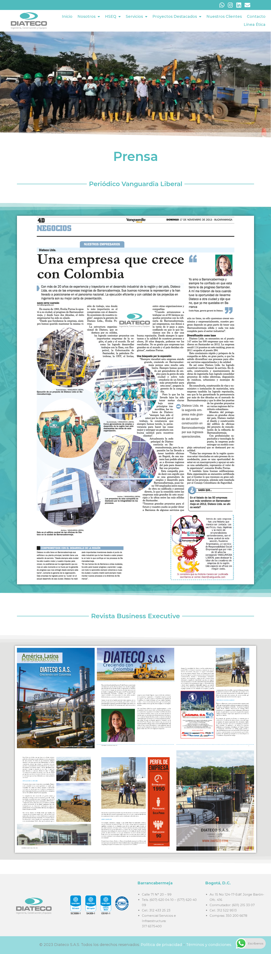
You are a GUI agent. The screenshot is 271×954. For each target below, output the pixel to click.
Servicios (134, 16)
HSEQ (110, 16)
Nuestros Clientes (224, 16)
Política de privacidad (161, 944)
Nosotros (86, 16)
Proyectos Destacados (174, 16)
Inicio (67, 16)
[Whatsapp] (222, 5)
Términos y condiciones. (209, 944)
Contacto (256, 16)
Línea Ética (254, 24)
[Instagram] (230, 5)
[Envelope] (247, 5)
